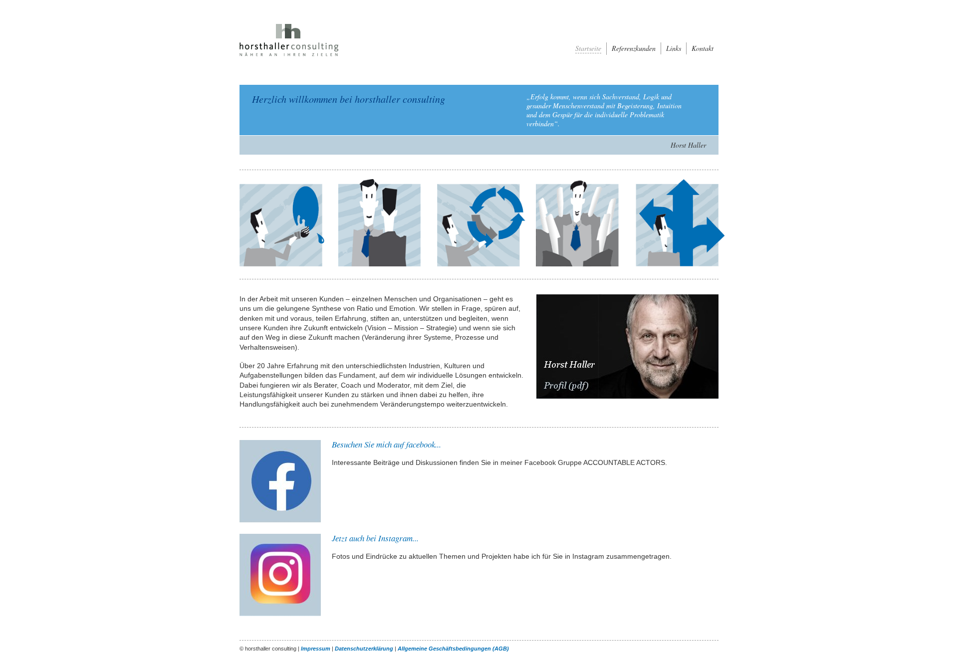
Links (673, 48)
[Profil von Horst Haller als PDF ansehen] (627, 396)
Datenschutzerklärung (364, 649)
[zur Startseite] (295, 57)
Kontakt (703, 48)
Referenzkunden (634, 48)
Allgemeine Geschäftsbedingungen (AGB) (453, 649)
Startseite (588, 48)
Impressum (315, 649)
